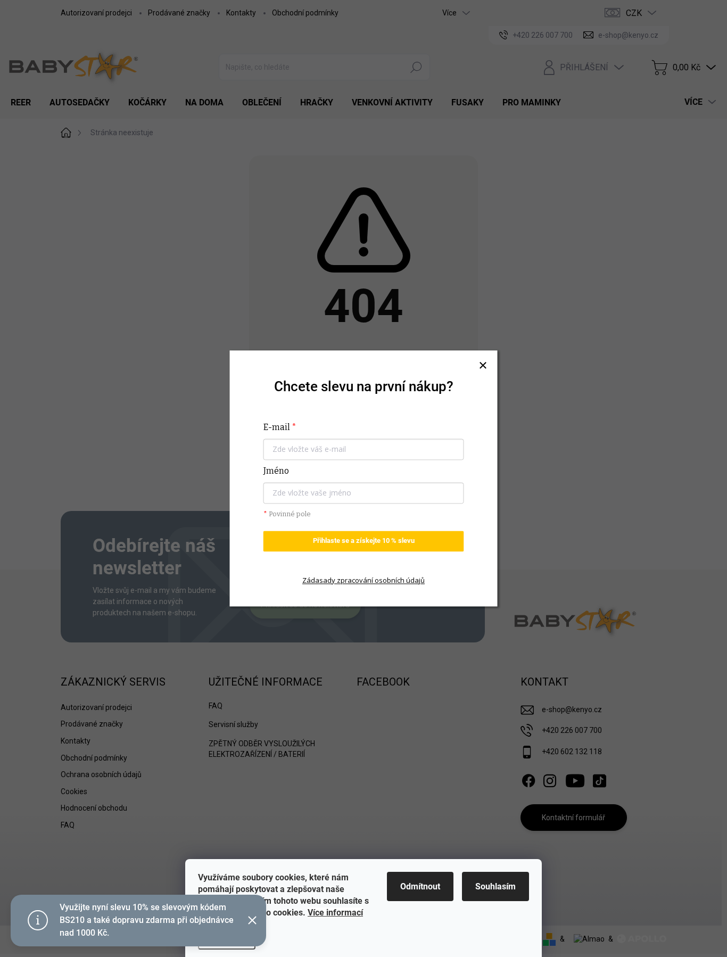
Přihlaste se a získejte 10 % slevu (364, 541)
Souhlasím (495, 886)
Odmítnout (420, 886)
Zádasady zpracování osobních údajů (363, 580)
